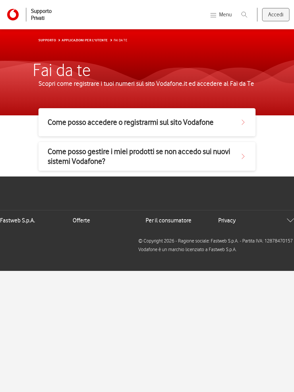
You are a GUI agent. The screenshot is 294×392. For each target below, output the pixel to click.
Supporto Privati (41, 14)
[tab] (147, 220)
